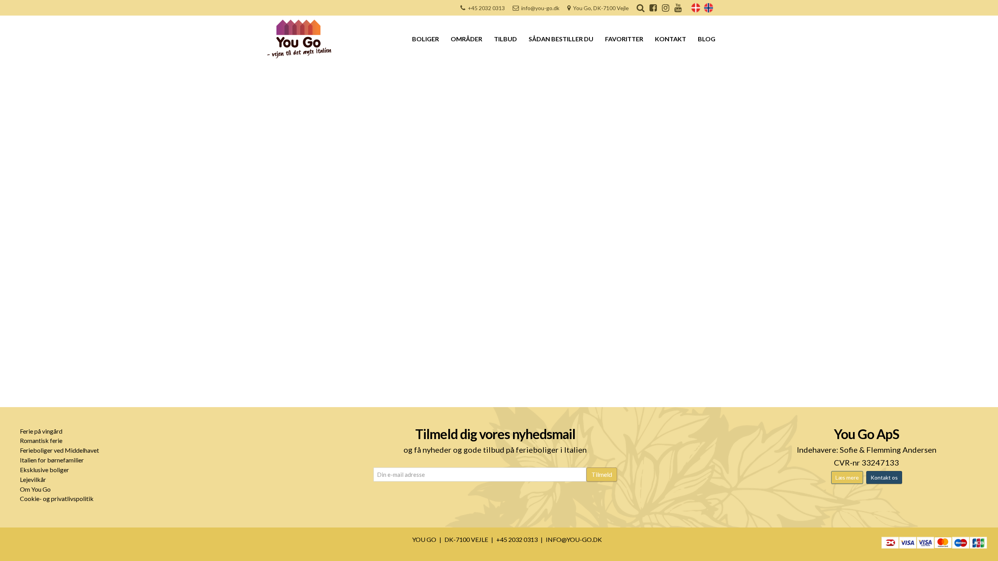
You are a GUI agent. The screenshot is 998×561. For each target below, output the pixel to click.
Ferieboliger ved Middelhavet (59, 450)
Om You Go (35, 489)
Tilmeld (601, 474)
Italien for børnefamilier (52, 460)
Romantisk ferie (41, 440)
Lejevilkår (33, 479)
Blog (706, 38)
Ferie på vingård (41, 431)
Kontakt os (884, 477)
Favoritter (624, 38)
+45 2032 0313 (486, 8)
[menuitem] (695, 7)
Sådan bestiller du (561, 38)
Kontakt (670, 38)
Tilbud (505, 38)
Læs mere (847, 477)
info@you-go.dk (540, 8)
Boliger (425, 38)
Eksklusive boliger (44, 469)
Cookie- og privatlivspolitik (57, 498)
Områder (466, 38)
